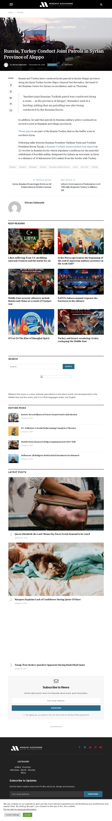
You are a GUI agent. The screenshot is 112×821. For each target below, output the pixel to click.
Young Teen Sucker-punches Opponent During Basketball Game (50, 665)
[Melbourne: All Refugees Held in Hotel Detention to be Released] (13, 458)
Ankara (22, 167)
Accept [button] (27, 815)
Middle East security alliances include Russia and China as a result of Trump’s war (29, 301)
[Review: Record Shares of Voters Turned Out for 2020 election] (13, 417)
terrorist (84, 167)
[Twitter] (10, 91)
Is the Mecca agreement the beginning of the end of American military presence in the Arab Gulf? (80, 260)
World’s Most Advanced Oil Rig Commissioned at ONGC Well (48, 442)
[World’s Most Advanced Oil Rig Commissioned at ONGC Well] (13, 444)
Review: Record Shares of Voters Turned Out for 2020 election (49, 414)
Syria (75, 167)
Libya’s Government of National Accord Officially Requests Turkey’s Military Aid (80, 187)
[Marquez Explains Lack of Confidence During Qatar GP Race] (56, 569)
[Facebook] (10, 85)
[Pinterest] (10, 104)
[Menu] (11, 4)
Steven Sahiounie (19, 65)
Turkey (95, 167)
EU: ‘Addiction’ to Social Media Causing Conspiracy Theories (48, 428)
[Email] (10, 110)
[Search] (101, 4)
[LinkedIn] (10, 97)
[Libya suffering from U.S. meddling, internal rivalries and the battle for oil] (31, 241)
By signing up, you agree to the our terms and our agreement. (57, 715)
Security (52, 65)
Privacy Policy (73, 715)
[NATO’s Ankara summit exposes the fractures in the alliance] (81, 282)
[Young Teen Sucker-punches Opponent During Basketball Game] (56, 634)
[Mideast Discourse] (56, 4)
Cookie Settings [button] (12, 815)
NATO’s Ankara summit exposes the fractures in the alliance (77, 299)
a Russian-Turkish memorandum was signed (69, 146)
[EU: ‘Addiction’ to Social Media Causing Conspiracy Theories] (13, 431)
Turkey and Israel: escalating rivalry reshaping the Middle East (78, 340)
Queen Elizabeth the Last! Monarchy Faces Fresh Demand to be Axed (52, 534)
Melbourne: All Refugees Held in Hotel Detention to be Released (50, 455)
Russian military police (59, 167)
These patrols (26, 131)
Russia (43, 167)
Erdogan (33, 167)
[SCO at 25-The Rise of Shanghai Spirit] (31, 322)
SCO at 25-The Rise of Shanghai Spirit (28, 338)
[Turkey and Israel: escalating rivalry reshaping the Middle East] (81, 322)
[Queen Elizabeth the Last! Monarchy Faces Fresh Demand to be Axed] (56, 504)
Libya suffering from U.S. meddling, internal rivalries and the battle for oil (29, 259)
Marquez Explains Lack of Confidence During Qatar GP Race (48, 599)
